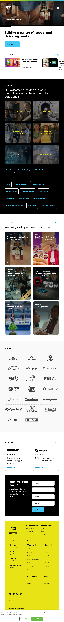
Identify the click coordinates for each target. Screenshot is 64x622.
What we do (32, 545)
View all (56, 222)
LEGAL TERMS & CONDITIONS (15, 606)
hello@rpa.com (14, 567)
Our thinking (32, 576)
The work (48, 545)
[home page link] (9, 8)
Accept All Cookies (37, 618)
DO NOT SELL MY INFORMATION (16, 608)
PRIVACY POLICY (13, 603)
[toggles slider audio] (6, 23)
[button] (58, 8)
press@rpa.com (14, 554)
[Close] (61, 613)
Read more (11, 467)
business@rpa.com (15, 547)
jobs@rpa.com (14, 560)
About (46, 576)
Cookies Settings (24, 618)
